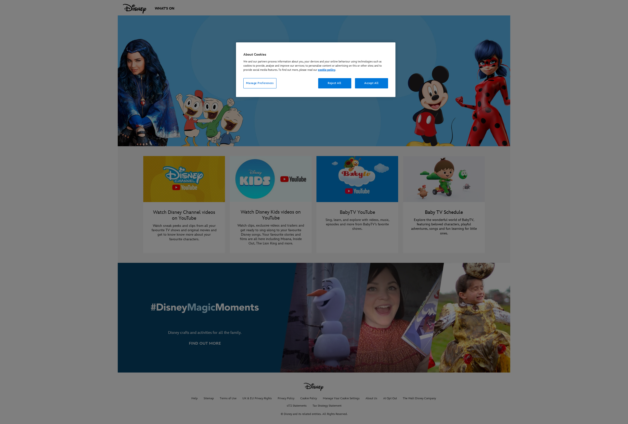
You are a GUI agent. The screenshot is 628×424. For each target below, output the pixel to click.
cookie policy (326, 70)
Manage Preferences (260, 83)
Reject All (334, 83)
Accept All (371, 83)
